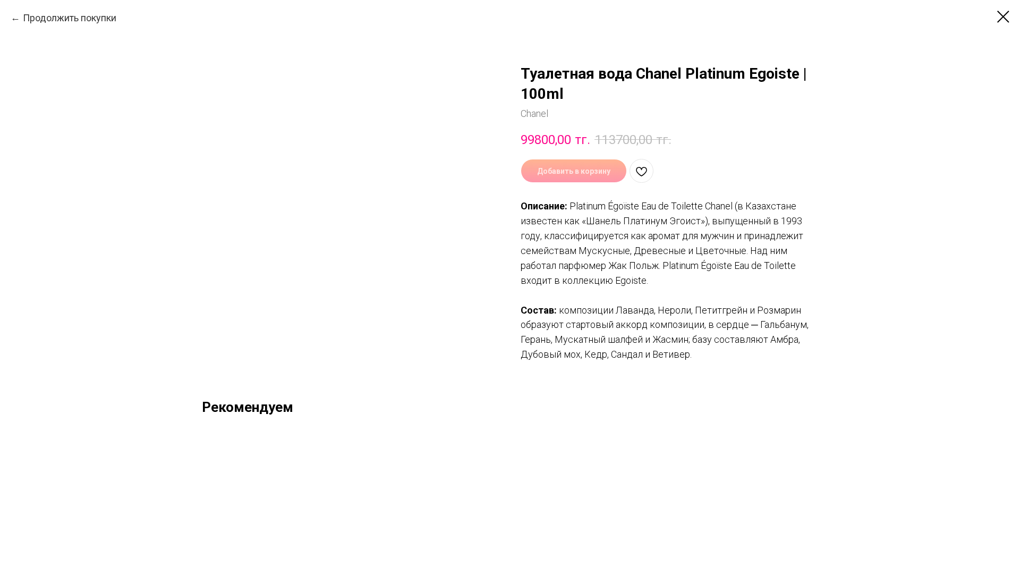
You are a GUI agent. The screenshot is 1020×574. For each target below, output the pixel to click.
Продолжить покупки (69, 17)
